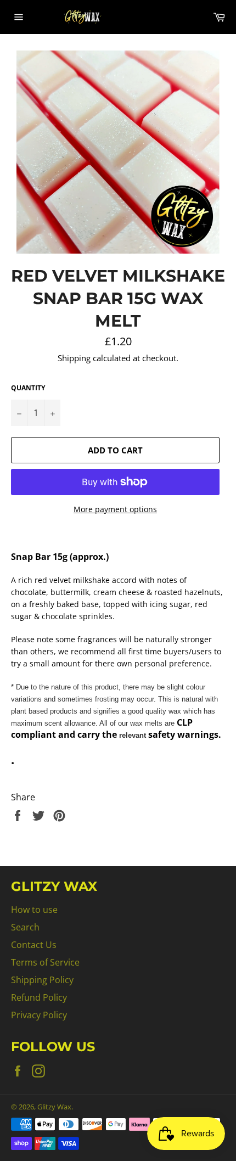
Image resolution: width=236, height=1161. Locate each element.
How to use (34, 910)
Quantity (28, 388)
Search (25, 927)
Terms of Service (45, 962)
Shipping (74, 357)
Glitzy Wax (54, 1107)
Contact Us (34, 945)
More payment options (115, 509)
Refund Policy (39, 997)
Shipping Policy (42, 980)
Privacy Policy (39, 1015)
